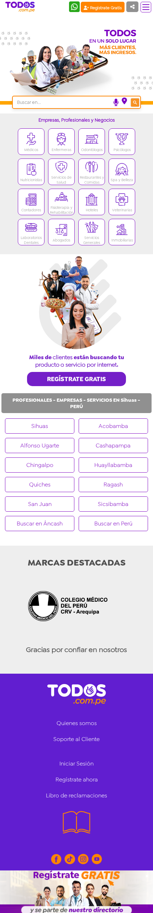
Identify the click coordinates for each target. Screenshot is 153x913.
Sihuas (39, 426)
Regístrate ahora (77, 779)
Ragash (113, 484)
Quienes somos (77, 723)
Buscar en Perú (113, 523)
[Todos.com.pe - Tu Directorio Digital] (21, 7)
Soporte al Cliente (76, 739)
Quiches (40, 484)
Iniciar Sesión (76, 763)
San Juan (40, 504)
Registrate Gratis (105, 8)
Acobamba (113, 426)
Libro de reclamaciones (76, 795)
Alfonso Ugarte (39, 445)
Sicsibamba (113, 504)
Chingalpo (39, 465)
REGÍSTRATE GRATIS (76, 379)
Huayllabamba (113, 465)
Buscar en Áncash (40, 523)
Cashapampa (113, 445)
